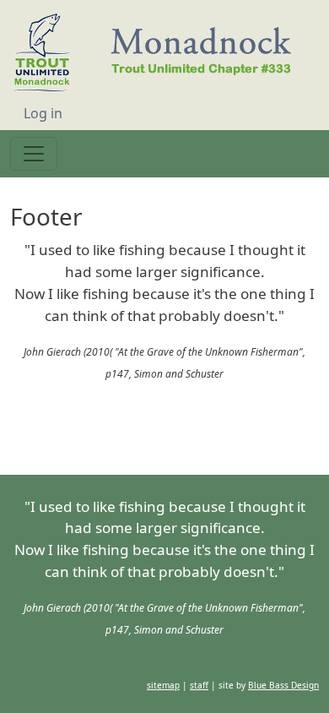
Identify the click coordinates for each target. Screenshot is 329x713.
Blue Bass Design (283, 429)
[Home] (159, 55)
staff (199, 429)
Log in (43, 113)
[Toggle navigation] (33, 154)
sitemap (163, 429)
